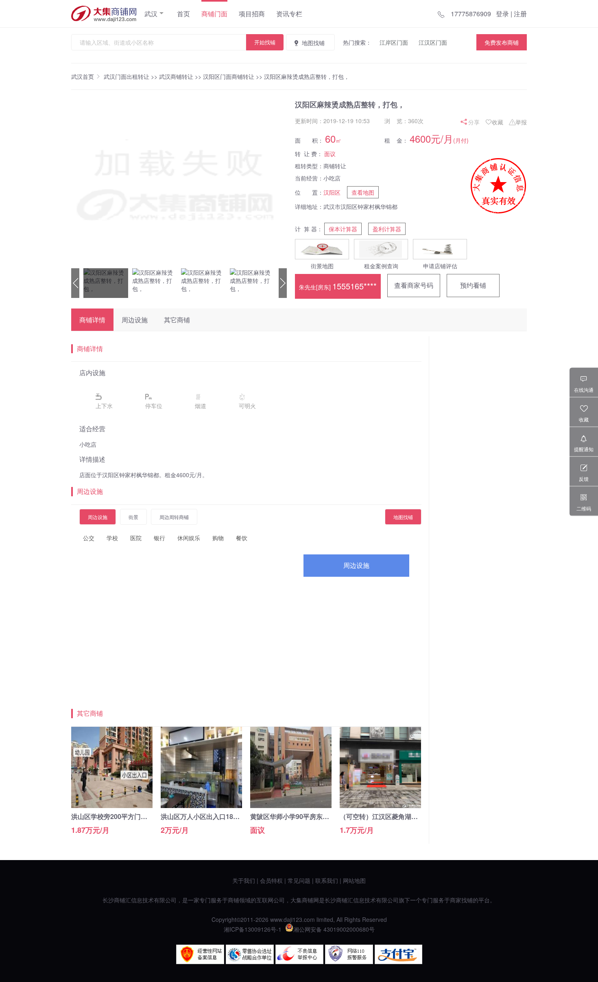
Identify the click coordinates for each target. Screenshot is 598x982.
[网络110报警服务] (349, 962)
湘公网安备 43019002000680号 (334, 929)
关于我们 (243, 880)
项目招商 (252, 13)
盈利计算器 (387, 229)
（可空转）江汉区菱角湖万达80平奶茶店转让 (405, 816)
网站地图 (354, 880)
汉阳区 (331, 192)
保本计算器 (343, 229)
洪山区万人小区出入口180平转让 (208, 816)
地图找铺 (313, 43)
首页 (183, 13)
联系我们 (326, 880)
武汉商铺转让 (176, 76)
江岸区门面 (394, 42)
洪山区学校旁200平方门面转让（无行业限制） (138, 816)
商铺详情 (92, 319)
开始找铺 (264, 42)
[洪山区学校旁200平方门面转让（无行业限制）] (112, 806)
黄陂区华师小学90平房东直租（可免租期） (312, 816)
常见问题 (299, 880)
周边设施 (135, 319)
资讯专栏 (289, 13)
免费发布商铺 (502, 42)
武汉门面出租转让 (126, 76)
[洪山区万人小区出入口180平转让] (201, 806)
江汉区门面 (433, 42)
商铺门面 (214, 13)
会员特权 (271, 880)
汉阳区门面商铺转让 (228, 76)
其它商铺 (177, 319)
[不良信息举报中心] (299, 962)
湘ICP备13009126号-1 (253, 929)
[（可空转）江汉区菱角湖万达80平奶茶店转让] (380, 806)
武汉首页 (82, 76)
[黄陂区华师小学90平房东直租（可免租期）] (291, 806)
